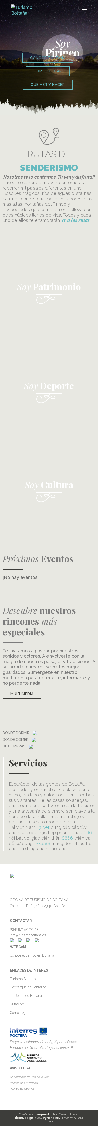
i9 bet (44, 827)
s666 (86, 832)
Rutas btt (17, 1004)
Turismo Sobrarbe (23, 979)
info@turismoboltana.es (28, 935)
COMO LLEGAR (48, 71)
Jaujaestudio (46, 1114)
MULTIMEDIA (22, 694)
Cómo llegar (19, 1013)
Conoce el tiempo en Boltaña (32, 955)
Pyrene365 (51, 1118)
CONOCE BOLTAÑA (48, 58)
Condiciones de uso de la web (30, 1077)
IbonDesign (24, 1118)
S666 (67, 838)
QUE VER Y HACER (48, 85)
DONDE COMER (16, 740)
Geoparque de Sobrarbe (28, 987)
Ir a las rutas (76, 220)
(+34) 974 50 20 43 (24, 929)
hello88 (42, 843)
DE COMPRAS (14, 746)
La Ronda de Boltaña (26, 996)
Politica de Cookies (22, 1088)
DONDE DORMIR (16, 733)
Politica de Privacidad (24, 1083)
